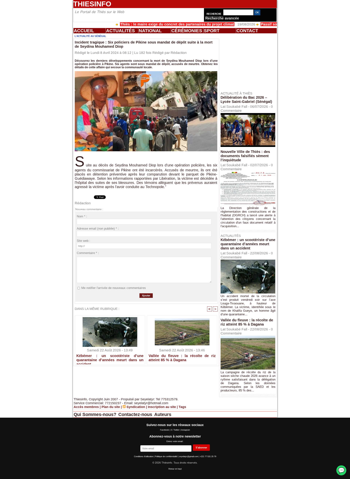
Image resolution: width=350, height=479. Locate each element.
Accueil (84, 30)
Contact (247, 30)
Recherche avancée (222, 18)
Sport (211, 30)
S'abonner (201, 447)
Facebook (165, 430)
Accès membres (86, 407)
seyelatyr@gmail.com (189, 456)
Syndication (136, 407)
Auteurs (162, 414)
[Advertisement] (249, 61)
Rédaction (179, 53)
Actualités (120, 30)
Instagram (185, 430)
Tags (182, 407)
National (150, 30)
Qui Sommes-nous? (96, 414)
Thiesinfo (92, 4)
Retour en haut (175, 469)
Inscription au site (162, 407)
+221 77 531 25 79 (208, 456)
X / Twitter (175, 430)
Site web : (83, 241)
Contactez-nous (135, 414)
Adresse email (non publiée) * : (98, 228)
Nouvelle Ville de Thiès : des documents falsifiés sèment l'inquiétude (245, 156)
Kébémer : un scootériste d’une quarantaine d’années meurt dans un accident (109, 358)
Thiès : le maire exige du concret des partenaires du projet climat (157, 24)
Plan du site (111, 407)
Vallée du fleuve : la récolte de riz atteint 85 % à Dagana (182, 358)
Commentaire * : (88, 253)
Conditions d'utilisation (144, 456)
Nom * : (82, 216)
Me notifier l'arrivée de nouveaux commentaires (113, 288)
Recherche (214, 14)
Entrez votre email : (175, 441)
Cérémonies (186, 30)
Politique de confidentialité (166, 456)
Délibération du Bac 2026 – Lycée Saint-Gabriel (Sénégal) (246, 99)
